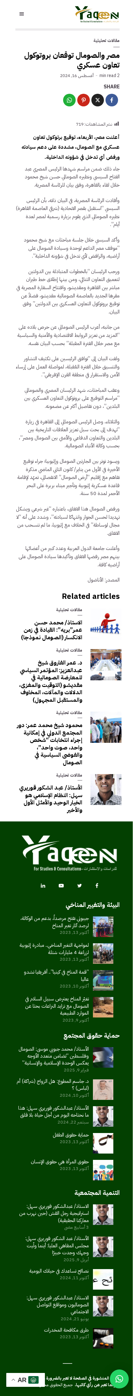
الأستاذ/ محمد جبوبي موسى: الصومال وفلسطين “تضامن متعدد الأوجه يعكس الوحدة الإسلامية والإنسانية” (54, 1056)
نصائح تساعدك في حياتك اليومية (59, 1271)
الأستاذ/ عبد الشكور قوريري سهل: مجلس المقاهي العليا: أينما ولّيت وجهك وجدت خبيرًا (57, 1245)
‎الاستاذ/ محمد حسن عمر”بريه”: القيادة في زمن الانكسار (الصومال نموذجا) (51, 629)
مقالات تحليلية (107, 41)
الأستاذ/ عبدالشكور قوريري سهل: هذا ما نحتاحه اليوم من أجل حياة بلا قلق (53, 1111)
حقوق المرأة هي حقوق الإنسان (60, 1162)
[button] (119, 1378)
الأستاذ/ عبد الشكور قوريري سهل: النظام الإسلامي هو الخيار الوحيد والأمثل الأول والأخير (50, 798)
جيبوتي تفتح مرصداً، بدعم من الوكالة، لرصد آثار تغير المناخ (54, 922)
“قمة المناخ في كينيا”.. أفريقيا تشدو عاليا (56, 975)
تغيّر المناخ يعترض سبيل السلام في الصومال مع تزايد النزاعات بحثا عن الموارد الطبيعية (57, 1006)
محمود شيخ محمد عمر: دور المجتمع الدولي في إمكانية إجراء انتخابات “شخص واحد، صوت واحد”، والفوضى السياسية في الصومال (49, 744)
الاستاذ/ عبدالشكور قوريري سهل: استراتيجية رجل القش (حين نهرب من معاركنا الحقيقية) (54, 1213)
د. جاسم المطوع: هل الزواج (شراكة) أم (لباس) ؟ (53, 1084)
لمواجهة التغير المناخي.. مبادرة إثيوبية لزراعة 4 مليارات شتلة (54, 948)
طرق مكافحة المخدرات (66, 1330)
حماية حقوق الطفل (71, 1135)
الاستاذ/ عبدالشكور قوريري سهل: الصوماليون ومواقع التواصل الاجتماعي (57, 1305)
